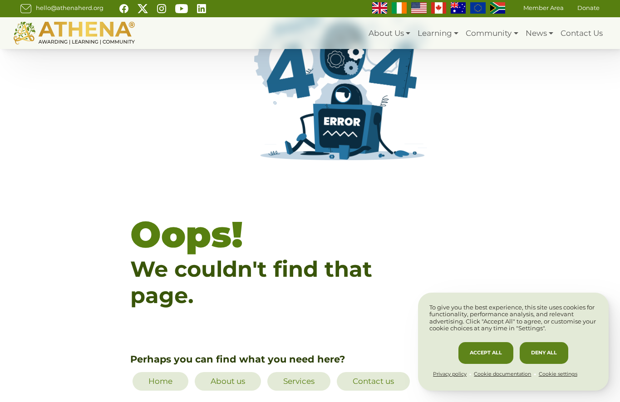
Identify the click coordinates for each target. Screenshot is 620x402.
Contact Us (582, 33)
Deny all (544, 352)
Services (299, 381)
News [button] (536, 33)
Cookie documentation (502, 374)
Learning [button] (435, 33)
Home (160, 381)
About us (228, 381)
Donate (588, 8)
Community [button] (489, 33)
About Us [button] (386, 33)
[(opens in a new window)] (123, 8)
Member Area (543, 8)
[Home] (74, 33)
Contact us (373, 381)
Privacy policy (450, 374)
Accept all (486, 352)
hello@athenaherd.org (69, 8)
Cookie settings (558, 374)
